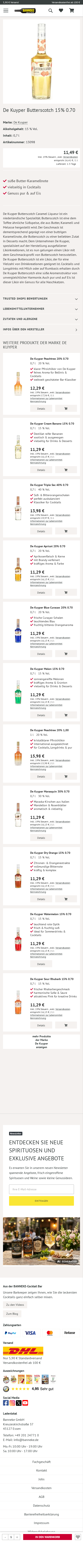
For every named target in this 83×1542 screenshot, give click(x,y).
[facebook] (6, 1404)
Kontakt (41, 1470)
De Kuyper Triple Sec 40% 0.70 (49, 485)
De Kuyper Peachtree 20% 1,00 (49, 730)
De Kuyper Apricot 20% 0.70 (47, 546)
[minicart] (71, 10)
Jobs (41, 1479)
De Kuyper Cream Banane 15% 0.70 (52, 423)
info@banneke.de (26, 1440)
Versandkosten (70, 156)
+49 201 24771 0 (27, 1435)
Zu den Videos (15, 1305)
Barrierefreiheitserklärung (41, 1514)
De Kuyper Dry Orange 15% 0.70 (50, 853)
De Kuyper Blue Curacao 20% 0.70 (51, 607)
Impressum (41, 1523)
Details (41, 408)
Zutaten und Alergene (20, 319)
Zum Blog (12, 1314)
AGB (41, 1497)
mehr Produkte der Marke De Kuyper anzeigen (41, 1042)
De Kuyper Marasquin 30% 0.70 (50, 791)
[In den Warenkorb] (66, 408)
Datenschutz (41, 1505)
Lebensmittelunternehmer (23, 309)
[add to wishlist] (61, 11)
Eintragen (41, 1200)
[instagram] (12, 1404)
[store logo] (22, 10)
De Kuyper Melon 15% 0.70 (47, 669)
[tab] (41, 299)
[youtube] (25, 1404)
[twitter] (19, 1404)
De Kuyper (20, 122)
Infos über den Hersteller (23, 329)
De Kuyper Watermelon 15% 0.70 (50, 914)
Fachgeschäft (41, 1462)
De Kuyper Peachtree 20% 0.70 (49, 358)
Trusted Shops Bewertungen (25, 298)
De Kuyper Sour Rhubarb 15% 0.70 (52, 979)
